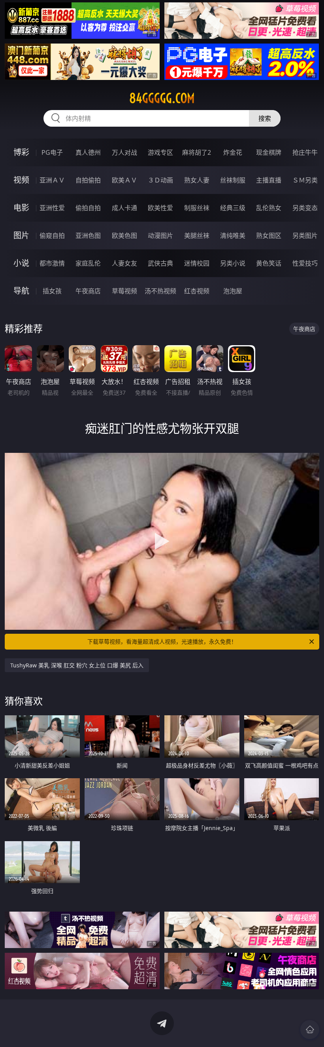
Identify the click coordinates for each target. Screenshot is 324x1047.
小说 (21, 263)
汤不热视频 (160, 291)
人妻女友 (124, 263)
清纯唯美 (232, 235)
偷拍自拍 (88, 207)
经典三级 (232, 207)
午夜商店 (88, 291)
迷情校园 (196, 263)
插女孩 (52, 291)
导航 (21, 290)
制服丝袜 (196, 207)
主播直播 (268, 180)
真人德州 (88, 152)
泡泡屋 (232, 291)
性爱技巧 (305, 263)
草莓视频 (124, 291)
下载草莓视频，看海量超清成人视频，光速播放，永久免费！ (162, 641)
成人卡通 (124, 207)
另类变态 (305, 207)
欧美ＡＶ (124, 180)
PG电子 (52, 152)
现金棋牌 (268, 152)
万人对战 (124, 152)
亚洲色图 (88, 235)
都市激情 (52, 263)
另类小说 (232, 263)
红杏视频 (196, 291)
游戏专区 (160, 152)
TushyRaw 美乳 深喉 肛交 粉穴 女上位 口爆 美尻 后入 (76, 665)
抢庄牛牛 (305, 152)
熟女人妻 (196, 180)
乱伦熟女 (268, 207)
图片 (21, 235)
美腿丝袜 (196, 235)
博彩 (21, 152)
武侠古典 (160, 263)
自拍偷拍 (88, 180)
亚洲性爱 (52, 207)
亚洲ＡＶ (52, 180)
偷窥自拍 (52, 235)
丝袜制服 (232, 180)
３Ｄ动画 (160, 180)
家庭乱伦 (88, 263)
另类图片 (305, 235)
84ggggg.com (162, 98)
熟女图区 (268, 235)
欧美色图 (124, 235)
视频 (21, 180)
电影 (21, 207)
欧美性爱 (160, 207)
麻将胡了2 (196, 152)
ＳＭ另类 (305, 180)
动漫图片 (160, 235)
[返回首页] (309, 1029)
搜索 (264, 118)
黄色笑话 (268, 263)
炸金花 (232, 152)
